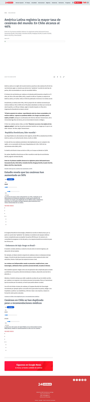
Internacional (41, 2)
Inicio (6, 12)
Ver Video (10, 179)
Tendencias (54, 2)
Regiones (48, 2)
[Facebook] (57, 77)
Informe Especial (20, 2)
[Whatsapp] (54, 77)
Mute (6, 193)
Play (5, 179)
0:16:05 (6, 318)
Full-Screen (7, 195)
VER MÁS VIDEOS (9, 206)
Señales (78, 2)
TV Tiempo (27, 2)
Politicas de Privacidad (45, 397)
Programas (67, 2)
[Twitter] (60, 77)
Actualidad (34, 2)
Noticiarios (61, 2)
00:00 (6, 184)
